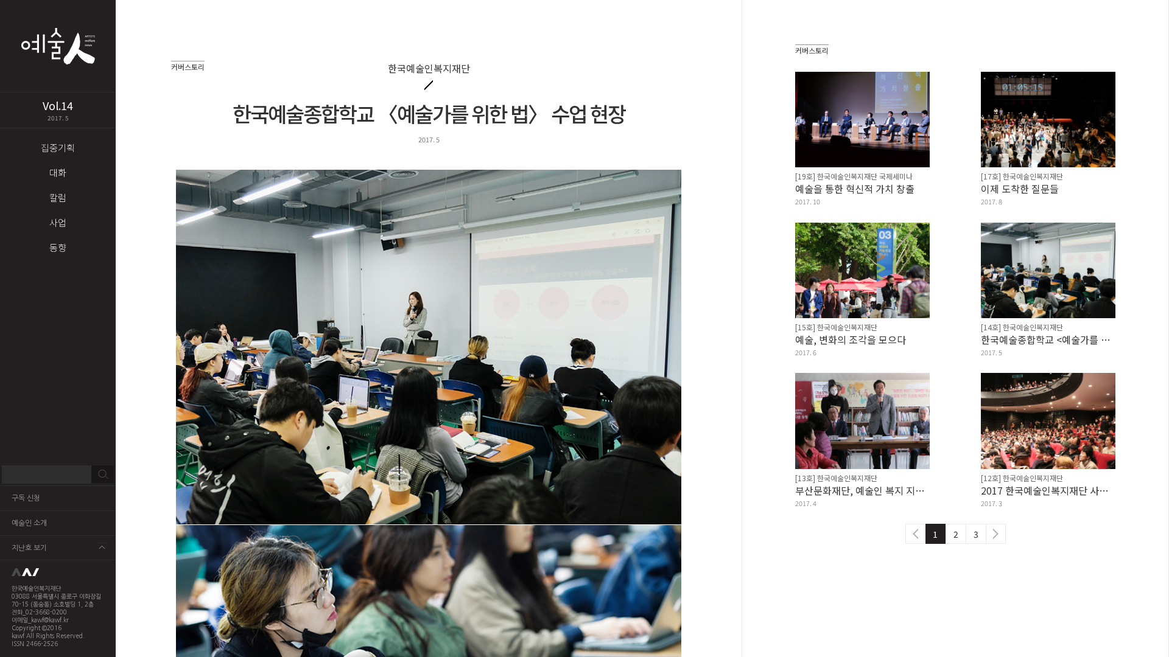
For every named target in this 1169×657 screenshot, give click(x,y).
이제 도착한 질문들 (1020, 188)
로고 (58, 572)
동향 (57, 247)
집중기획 (58, 147)
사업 (57, 222)
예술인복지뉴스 (58, 46)
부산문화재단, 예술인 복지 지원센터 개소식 (862, 490)
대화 (57, 172)
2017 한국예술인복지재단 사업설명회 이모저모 (1048, 490)
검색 (102, 474)
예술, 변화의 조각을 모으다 (850, 339)
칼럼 (57, 197)
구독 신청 (26, 498)
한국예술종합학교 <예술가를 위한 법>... (1048, 339)
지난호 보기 (29, 548)
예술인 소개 (29, 523)
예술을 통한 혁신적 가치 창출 (854, 188)
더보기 (102, 547)
